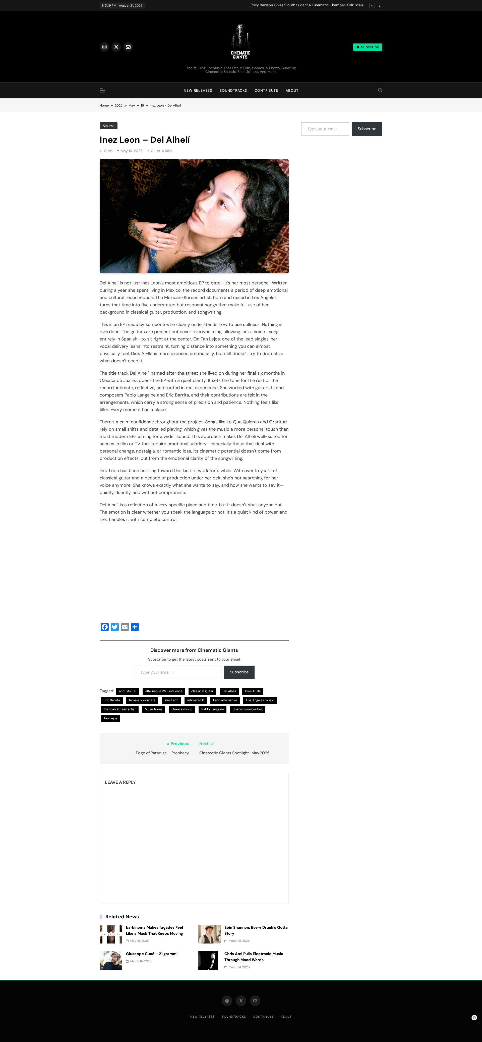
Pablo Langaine (212, 709)
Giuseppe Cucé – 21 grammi (151, 953)
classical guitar (202, 691)
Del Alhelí (229, 691)
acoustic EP (127, 691)
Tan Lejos (110, 718)
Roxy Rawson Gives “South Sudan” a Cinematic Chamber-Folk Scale (307, 5)
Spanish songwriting (248, 709)
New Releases (198, 90)
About (292, 90)
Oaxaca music (181, 709)
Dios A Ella (253, 691)
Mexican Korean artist (120, 709)
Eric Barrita (112, 700)
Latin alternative (225, 700)
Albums (108, 126)
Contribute (266, 90)
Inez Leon (171, 700)
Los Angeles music (260, 700)
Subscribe (239, 672)
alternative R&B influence (163, 691)
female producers (142, 700)
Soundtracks (233, 90)
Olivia (108, 150)
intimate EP (195, 700)
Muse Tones (153, 709)
